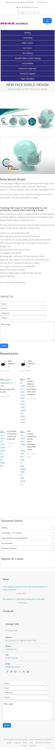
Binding (28, 32)
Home (9, 742)
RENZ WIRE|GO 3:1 (31, 364)
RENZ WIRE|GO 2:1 (11, 364)
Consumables (27, 63)
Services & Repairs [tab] (9, 548)
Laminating (27, 37)
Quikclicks (47, 739)
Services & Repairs (27, 73)
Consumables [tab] (7, 543)
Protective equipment (27, 68)
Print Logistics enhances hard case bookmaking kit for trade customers (31, 386)
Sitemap (32, 745)
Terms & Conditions (42, 742)
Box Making (27, 53)
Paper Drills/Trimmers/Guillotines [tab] (14, 538)
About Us (17, 742)
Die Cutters (27, 48)
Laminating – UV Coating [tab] (11, 533)
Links (31, 742)
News (25, 742)
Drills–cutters (27, 43)
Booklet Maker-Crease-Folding (27, 58)
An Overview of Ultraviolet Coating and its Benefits (24, 599)
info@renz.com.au (12, 667)
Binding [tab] (4, 528)
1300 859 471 (43, 2)
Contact (24, 745)
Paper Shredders (27, 78)
